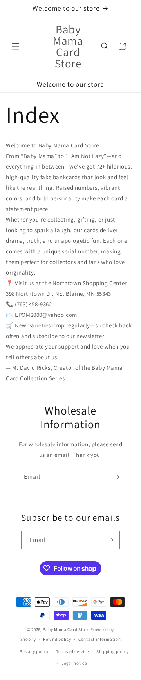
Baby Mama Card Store (66, 629)
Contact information (99, 639)
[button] (15, 46)
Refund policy (57, 639)
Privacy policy (34, 651)
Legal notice (74, 663)
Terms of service (72, 651)
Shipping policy (112, 651)
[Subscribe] (116, 477)
